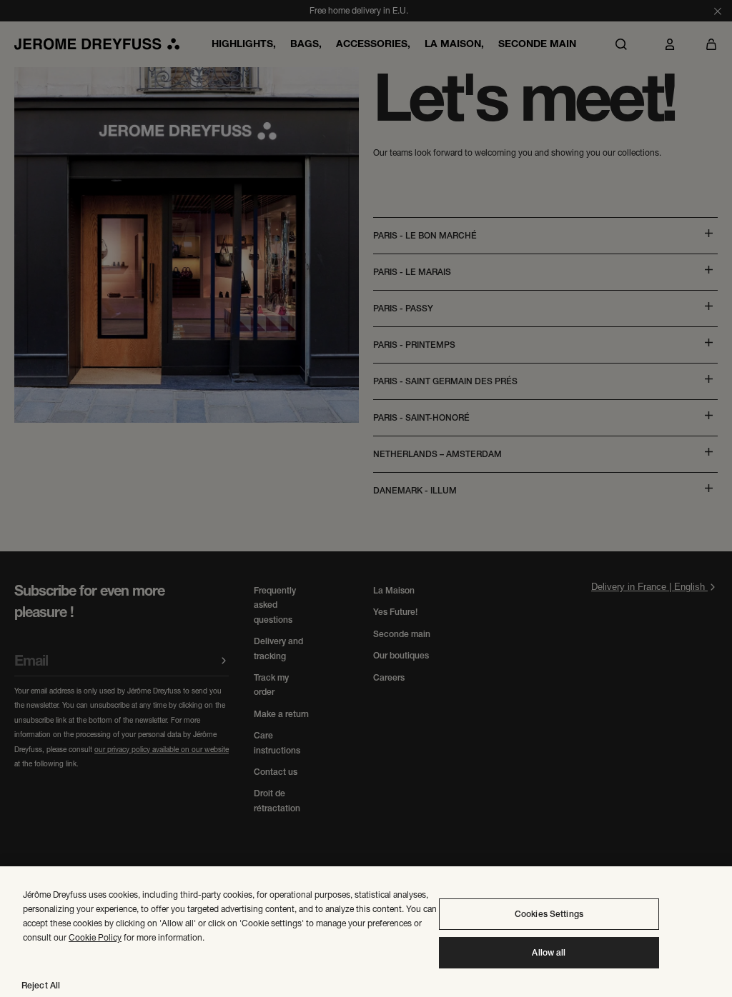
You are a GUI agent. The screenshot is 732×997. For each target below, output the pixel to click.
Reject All (40, 986)
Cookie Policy (95, 937)
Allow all (548, 953)
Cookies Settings (549, 914)
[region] (366, 931)
